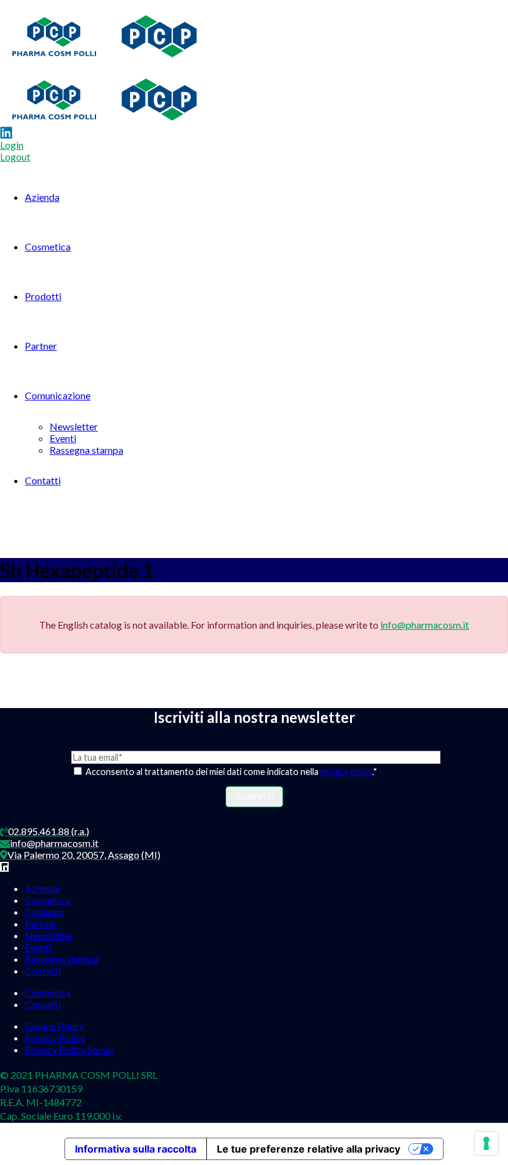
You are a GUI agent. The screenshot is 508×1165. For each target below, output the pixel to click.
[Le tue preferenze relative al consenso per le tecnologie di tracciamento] (486, 1143)
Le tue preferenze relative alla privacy (308, 1149)
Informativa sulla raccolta (135, 1149)
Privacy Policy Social (69, 1049)
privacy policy (346, 771)
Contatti (43, 480)
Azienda (42, 197)
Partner (41, 346)
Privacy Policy (55, 1037)
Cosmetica (48, 246)
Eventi (63, 438)
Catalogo (44, 912)
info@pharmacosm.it (424, 625)
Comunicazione (57, 395)
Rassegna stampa (86, 450)
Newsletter (74, 426)
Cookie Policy (54, 1026)
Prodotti (43, 296)
